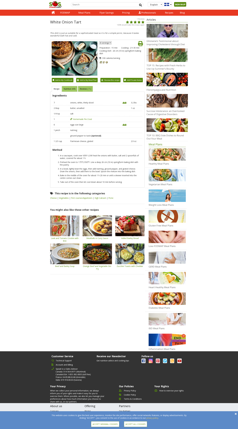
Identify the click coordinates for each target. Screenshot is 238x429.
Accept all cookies (135, 424)
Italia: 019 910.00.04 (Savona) (69, 380)
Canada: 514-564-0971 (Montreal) (71, 371)
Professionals (148, 12)
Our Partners (124, 411)
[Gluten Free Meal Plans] (167, 216)
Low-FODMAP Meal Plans (162, 246)
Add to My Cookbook (63, 80)
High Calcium (101, 198)
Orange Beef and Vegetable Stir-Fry (97, 267)
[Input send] (140, 5)
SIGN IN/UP (180, 4)
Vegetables (64, 198)
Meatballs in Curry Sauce (97, 238)
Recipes (169, 12)
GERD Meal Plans (158, 266)
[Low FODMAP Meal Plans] (167, 237)
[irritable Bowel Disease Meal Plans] (167, 319)
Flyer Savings (107, 12)
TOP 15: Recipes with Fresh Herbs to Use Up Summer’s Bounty (166, 67)
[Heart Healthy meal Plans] (167, 278)
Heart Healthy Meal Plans (162, 287)
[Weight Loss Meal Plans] (167, 195)
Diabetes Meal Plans (159, 307)
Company (54, 411)
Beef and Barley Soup (65, 266)
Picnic (110, 198)
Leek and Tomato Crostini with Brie (65, 239)
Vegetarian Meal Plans (160, 184)
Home (53, 13)
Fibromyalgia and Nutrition (161, 89)
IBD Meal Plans (157, 328)
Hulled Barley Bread (130, 238)
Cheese (53, 198)
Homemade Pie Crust (82, 119)
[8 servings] (105, 42)
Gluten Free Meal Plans (161, 225)
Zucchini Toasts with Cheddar (130, 266)
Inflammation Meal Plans (162, 349)
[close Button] (235, 414)
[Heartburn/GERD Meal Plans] (167, 257)
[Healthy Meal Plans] (167, 154)
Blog (182, 12)
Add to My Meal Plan (88, 80)
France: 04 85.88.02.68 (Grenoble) (70, 377)
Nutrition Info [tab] (70, 89)
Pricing (126, 12)
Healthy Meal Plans (159, 163)
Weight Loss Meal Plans (161, 204)
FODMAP (65, 12)
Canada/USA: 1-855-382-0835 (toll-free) (73, 374)
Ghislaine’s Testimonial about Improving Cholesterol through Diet (166, 42)
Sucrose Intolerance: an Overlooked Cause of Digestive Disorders (166, 112)
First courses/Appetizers (82, 198)
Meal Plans (84, 12)
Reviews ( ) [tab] (85, 89)
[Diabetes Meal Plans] (167, 298)
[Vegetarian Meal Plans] (167, 175)
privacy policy (152, 418)
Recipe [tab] (57, 89)
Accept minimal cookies (105, 424)
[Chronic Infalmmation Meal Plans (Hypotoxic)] (167, 340)
